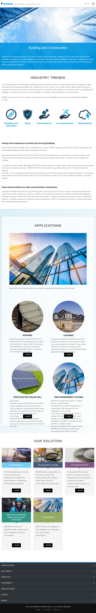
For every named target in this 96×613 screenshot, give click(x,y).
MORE (28, 354)
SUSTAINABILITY (6, 583)
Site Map (38, 609)
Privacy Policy (47, 609)
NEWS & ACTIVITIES (7, 589)
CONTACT (4, 595)
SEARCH (4, 600)
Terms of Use (56, 609)
